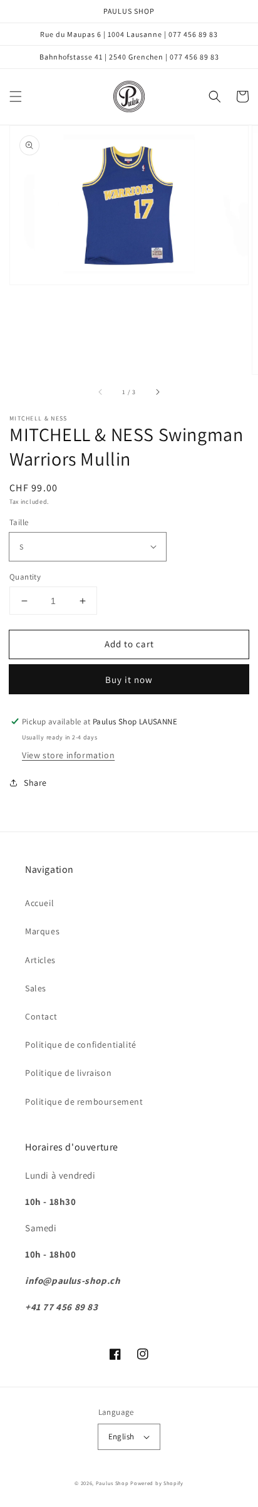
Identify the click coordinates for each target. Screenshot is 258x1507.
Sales (35, 988)
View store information (68, 755)
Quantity (25, 576)
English (121, 1436)
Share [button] (35, 782)
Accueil (39, 903)
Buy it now (129, 680)
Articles (40, 960)
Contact (41, 1016)
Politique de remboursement (84, 1101)
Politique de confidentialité (81, 1044)
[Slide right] (157, 391)
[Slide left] (101, 391)
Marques (42, 931)
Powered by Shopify (156, 1482)
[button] (15, 96)
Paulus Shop (112, 1482)
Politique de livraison (68, 1072)
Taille (18, 522)
